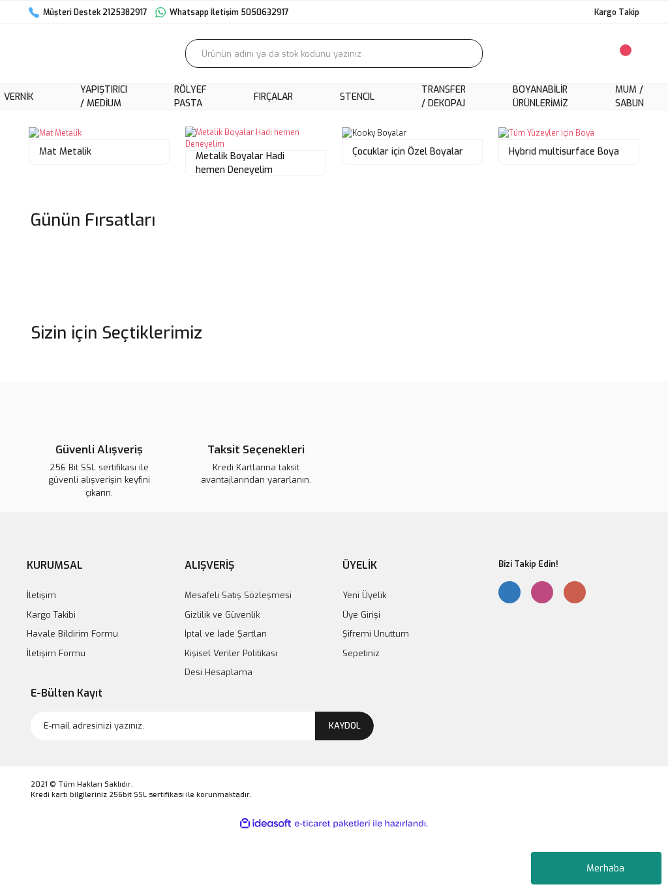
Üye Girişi (361, 614)
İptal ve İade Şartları (226, 633)
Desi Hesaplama (218, 672)
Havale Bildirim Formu (72, 633)
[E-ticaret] (332, 823)
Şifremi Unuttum (375, 633)
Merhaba (605, 868)
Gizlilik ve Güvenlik (222, 614)
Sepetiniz (361, 653)
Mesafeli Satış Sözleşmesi (238, 595)
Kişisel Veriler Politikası (231, 653)
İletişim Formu (56, 653)
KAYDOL (345, 725)
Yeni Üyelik (364, 595)
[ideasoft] (265, 823)
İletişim (41, 595)
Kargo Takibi (51, 614)
